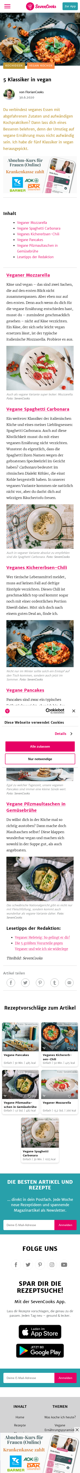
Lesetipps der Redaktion (35, 257)
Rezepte (20, 1425)
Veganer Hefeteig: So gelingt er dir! (42, 937)
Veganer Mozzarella (32, 223)
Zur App (70, 6)
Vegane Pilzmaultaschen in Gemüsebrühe (20, 1105)
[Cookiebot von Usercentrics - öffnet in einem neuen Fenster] (47, 711)
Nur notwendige (40, 759)
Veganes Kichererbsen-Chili (38, 234)
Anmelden (65, 1225)
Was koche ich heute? (60, 1417)
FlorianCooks (34, 92)
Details (61, 734)
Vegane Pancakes (30, 240)
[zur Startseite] (41, 6)
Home (20, 1417)
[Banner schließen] (73, 710)
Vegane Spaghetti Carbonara (38, 228)
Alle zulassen (40, 746)
